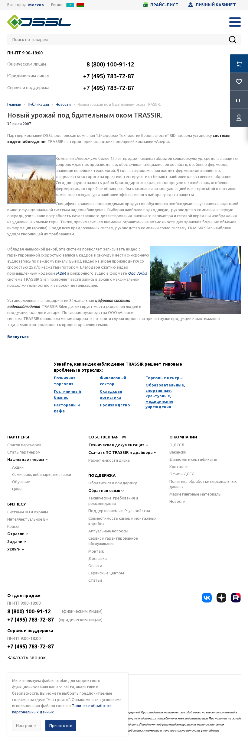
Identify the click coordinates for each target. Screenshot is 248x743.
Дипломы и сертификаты (193, 459)
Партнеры (18, 437)
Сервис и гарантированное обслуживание (113, 541)
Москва (36, 5)
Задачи (14, 541)
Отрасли (15, 533)
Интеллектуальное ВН (27, 519)
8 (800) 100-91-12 (110, 64)
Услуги (14, 549)
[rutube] (236, 597)
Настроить (26, 725)
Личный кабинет (215, 4)
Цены (17, 489)
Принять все (60, 725)
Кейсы (13, 526)
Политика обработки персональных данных (203, 484)
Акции (18, 467)
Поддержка (102, 475)
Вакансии (177, 452)
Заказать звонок (26, 657)
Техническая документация (116, 445)
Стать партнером (24, 452)
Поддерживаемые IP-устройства (119, 511)
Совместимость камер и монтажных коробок (122, 521)
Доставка (97, 558)
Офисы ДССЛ (181, 474)
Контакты (178, 466)
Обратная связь (104, 490)
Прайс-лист (164, 4)
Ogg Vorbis (137, 273)
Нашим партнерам (25, 459)
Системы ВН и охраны (27, 512)
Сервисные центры (106, 573)
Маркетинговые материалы (195, 494)
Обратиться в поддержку (112, 483)
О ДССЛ (176, 445)
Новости (177, 501)
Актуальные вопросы (108, 531)
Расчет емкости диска (109, 460)
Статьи (95, 580)
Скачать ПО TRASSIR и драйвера (120, 452)
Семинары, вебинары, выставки (41, 474)
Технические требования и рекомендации (113, 501)
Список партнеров (24, 445)
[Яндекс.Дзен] (221, 597)
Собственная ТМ (107, 437)
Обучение (21, 482)
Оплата (95, 566)
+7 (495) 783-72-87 (108, 76)
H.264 (61, 273)
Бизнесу (16, 504)
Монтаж (96, 551)
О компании (183, 437)
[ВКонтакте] (207, 597)
